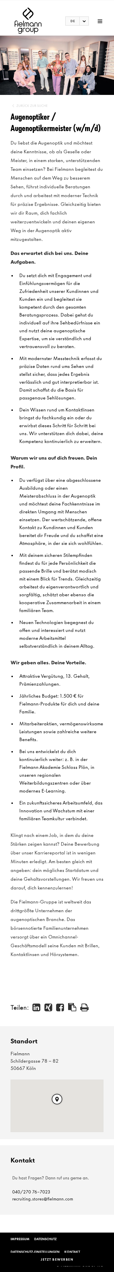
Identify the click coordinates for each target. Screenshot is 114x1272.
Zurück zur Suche (32, 106)
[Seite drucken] (84, 1007)
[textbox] (77, 21)
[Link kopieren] (72, 1007)
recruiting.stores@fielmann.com (42, 1199)
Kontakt (72, 1252)
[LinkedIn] (36, 1007)
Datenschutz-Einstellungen (35, 1252)
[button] (57, 1099)
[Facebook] (60, 1007)
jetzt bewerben (57, 1259)
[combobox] (77, 21)
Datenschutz (45, 1239)
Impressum (20, 1239)
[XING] (48, 1007)
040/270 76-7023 (31, 1192)
